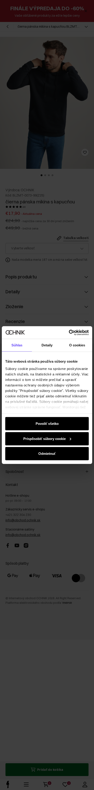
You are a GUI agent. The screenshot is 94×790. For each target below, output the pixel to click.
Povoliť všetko (47, 424)
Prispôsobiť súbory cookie (44, 438)
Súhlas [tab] (17, 345)
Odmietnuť (47, 454)
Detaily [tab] (47, 345)
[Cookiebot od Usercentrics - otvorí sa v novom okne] (69, 332)
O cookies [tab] (77, 345)
